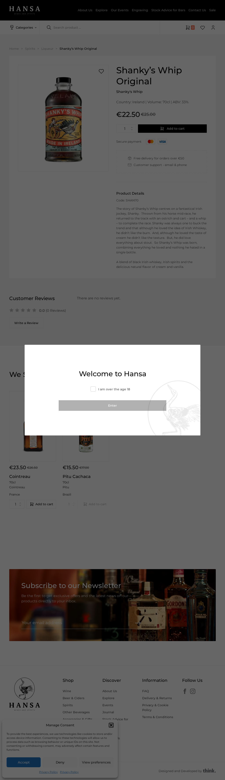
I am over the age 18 (114, 389)
